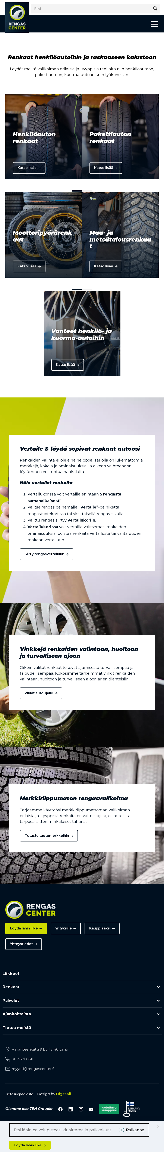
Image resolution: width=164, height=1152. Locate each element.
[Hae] (155, 8)
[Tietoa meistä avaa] (158, 1028)
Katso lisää (27, 168)
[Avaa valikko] (154, 24)
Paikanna (135, 1130)
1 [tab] (77, 191)
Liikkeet (11, 973)
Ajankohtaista (17, 1014)
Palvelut (11, 1000)
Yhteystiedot (21, 944)
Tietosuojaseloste (19, 1094)
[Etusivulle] (17, 17)
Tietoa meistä (17, 1027)
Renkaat (11, 987)
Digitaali (63, 1094)
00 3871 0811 (22, 1059)
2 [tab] (87, 191)
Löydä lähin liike (24, 928)
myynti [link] (33, 1069)
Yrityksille (63, 928)
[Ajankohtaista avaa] (158, 1014)
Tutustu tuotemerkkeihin (47, 836)
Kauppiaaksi (100, 928)
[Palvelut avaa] (158, 1001)
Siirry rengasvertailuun (44, 554)
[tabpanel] (43, 136)
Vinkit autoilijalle (39, 693)
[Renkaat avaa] (158, 987)
